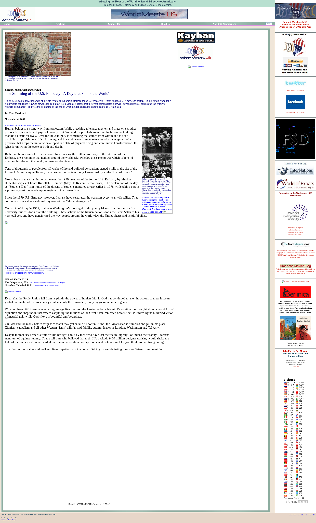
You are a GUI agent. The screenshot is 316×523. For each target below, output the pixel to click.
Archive (308, 515)
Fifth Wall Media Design (8, 520)
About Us (301, 515)
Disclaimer (295, 366)
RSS (314, 515)
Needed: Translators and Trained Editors (295, 353)
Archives (60, 24)
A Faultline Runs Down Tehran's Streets (46, 285)
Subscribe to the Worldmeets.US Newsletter (295, 194)
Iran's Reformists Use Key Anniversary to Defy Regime (47, 282)
